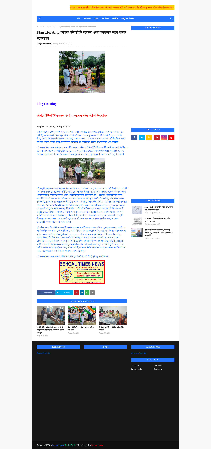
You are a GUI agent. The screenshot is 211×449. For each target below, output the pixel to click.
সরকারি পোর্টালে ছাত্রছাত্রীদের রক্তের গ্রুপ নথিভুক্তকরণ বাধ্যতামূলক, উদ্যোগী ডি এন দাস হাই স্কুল (50, 330)
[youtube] (171, 137)
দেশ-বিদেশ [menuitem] (105, 18)
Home (39, 27)
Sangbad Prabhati (44, 44)
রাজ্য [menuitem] (96, 18)
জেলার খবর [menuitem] (87, 18)
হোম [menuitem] (78, 18)
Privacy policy (137, 369)
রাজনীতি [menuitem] (115, 18)
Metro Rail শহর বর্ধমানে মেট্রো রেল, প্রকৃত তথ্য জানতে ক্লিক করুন (159, 208)
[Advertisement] (152, 76)
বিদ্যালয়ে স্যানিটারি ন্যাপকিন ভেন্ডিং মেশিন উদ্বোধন (111, 328)
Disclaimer (158, 369)
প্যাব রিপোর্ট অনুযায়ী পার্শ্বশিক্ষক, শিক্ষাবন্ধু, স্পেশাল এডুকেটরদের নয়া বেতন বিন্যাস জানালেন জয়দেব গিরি (159, 232)
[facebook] (134, 137)
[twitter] (142, 137)
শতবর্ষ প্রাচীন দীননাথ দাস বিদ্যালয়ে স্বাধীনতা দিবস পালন (81, 328)
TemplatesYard (70, 445)
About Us (135, 366)
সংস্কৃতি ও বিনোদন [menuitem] (127, 18)
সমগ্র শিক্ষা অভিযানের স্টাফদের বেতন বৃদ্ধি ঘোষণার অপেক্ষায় (157, 219)
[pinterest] (157, 137)
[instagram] (164, 137)
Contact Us (158, 366)
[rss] (149, 137)
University (46, 27)
